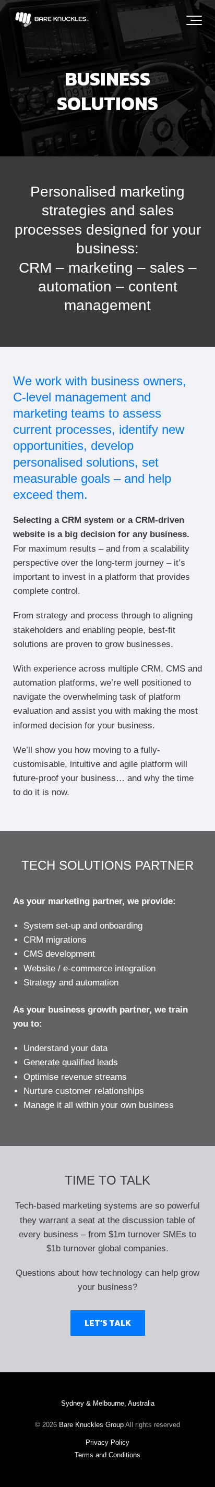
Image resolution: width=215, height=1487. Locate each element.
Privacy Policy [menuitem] (107, 1442)
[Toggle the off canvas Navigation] (194, 20)
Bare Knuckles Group (91, 1425)
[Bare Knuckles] (52, 20)
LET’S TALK (108, 1323)
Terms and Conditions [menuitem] (107, 1455)
